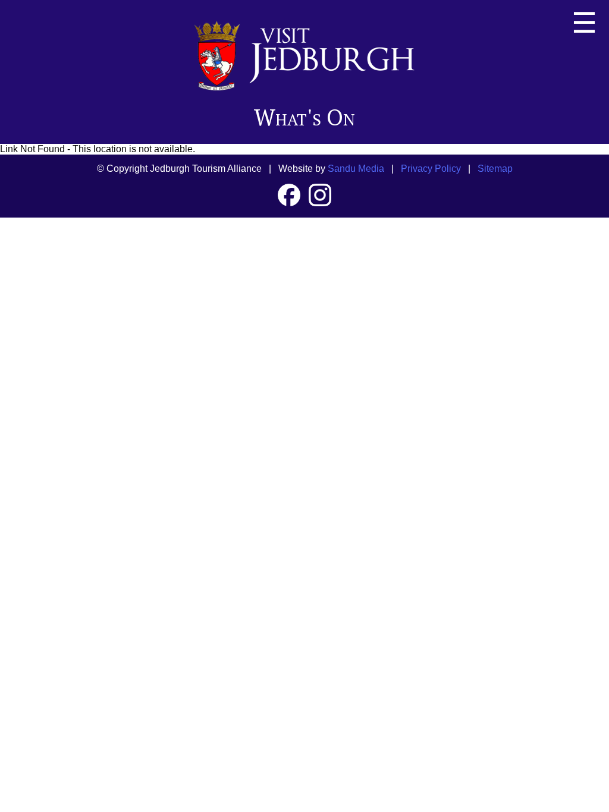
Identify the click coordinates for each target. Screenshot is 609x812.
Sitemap (495, 168)
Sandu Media (356, 168)
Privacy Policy (431, 168)
